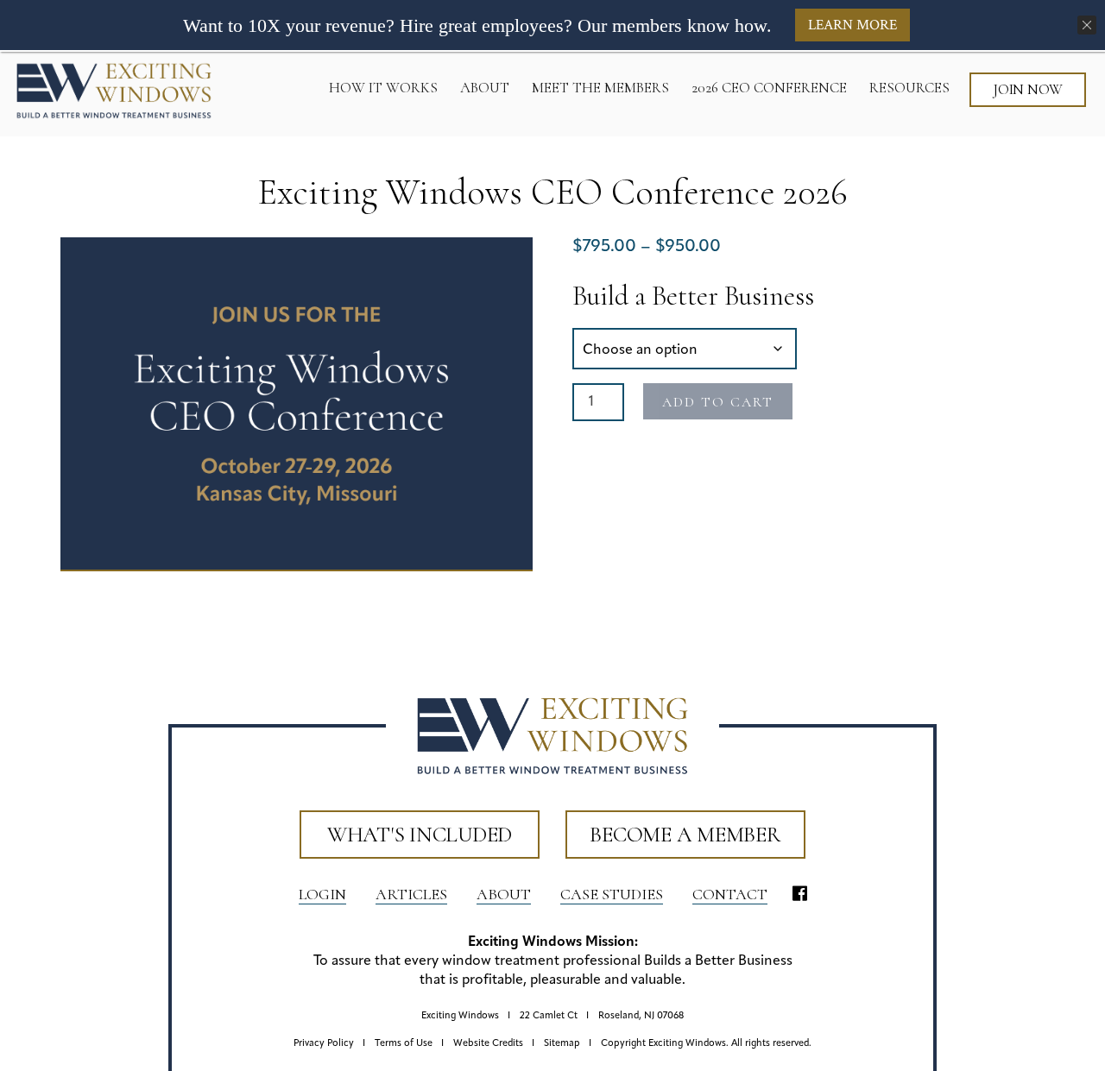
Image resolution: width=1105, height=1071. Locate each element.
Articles (411, 894)
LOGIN (322, 894)
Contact (729, 894)
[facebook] (799, 895)
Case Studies (611, 894)
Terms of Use (404, 1044)
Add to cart (718, 402)
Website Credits (488, 1044)
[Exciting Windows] (114, 91)
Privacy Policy (324, 1044)
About (504, 894)
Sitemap (562, 1044)
